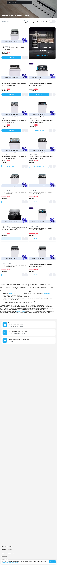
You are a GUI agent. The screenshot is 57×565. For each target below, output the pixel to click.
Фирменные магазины (7, 553)
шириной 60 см (48, 293)
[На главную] (3, 2)
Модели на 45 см (13, 293)
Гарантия (4, 556)
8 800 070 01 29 (20, 311)
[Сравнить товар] (23, 57)
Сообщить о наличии (39, 130)
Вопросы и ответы (6, 549)
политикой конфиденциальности (10, 562)
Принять (52, 561)
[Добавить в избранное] (26, 57)
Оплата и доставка (6, 546)
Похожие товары (12, 238)
